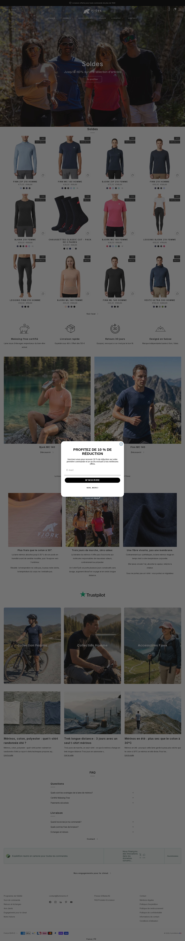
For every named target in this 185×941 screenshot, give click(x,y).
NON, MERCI (92, 488)
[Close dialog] (121, 444)
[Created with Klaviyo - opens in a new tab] (92, 498)
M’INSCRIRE (92, 480)
